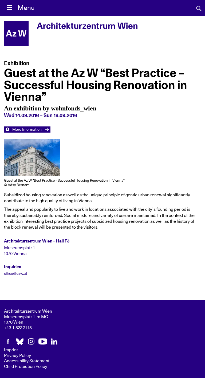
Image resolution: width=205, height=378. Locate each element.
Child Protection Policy (25, 366)
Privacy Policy (17, 355)
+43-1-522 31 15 (18, 328)
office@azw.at (15, 274)
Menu (26, 8)
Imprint (11, 350)
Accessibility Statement (26, 361)
